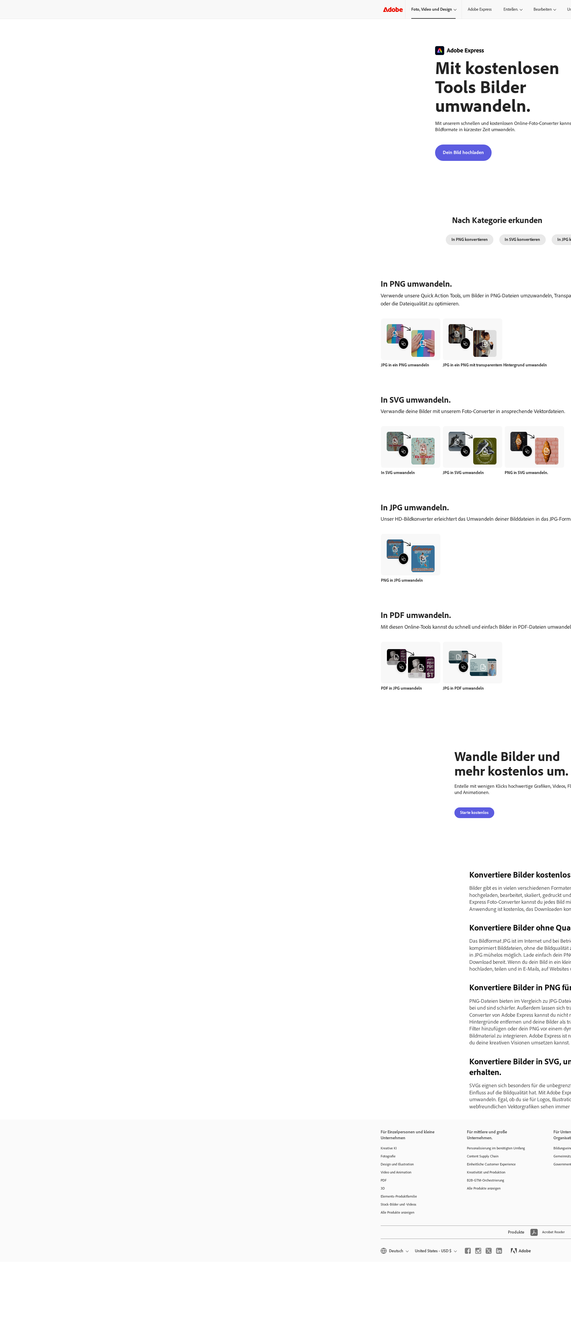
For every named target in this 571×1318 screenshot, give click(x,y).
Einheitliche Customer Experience (491, 1164)
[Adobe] (393, 9)
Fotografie (388, 1156)
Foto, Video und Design (431, 9)
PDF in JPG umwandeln (401, 688)
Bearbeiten (543, 9)
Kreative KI (389, 1148)
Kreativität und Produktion (486, 1172)
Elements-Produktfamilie (399, 1196)
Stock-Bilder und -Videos (398, 1204)
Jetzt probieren (411, 332)
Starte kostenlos (474, 812)
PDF (384, 1180)
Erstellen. (510, 9)
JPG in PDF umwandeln (463, 688)
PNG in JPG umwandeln (402, 580)
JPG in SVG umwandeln (463, 472)
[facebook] (468, 1251)
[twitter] (489, 1251)
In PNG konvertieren (469, 239)
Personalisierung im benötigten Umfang (496, 1148)
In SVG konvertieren (522, 239)
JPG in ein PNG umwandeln (405, 365)
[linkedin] (499, 1251)
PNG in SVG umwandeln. (526, 472)
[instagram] (478, 1251)
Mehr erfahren (411, 345)
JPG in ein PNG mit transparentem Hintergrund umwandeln (495, 365)
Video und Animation (396, 1172)
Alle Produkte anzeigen (397, 1212)
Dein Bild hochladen (463, 152)
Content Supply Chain (482, 1156)
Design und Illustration (397, 1164)
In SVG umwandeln (398, 472)
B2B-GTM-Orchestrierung (485, 1180)
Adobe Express (480, 9)
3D (383, 1188)
